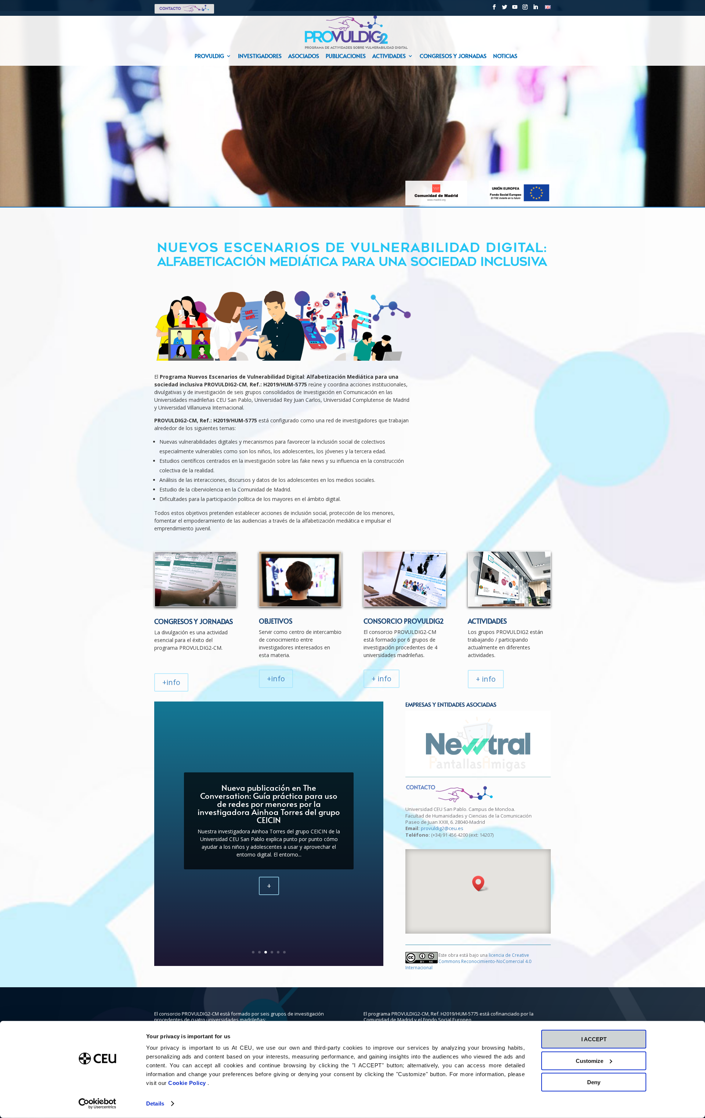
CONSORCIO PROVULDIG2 (404, 620)
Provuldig (209, 56)
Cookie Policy (187, 1083)
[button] (480, 883)
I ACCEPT (594, 1039)
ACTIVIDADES (487, 620)
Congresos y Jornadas (453, 56)
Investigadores (260, 56)
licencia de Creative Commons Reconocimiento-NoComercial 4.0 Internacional (468, 961)
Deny (593, 1082)
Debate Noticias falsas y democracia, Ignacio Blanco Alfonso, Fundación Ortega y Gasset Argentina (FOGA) (269, 803)
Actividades (389, 56)
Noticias (505, 56)
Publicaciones (346, 56)
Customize (589, 1060)
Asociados (303, 56)
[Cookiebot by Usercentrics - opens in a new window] (97, 1103)
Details (155, 1103)
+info (171, 682)
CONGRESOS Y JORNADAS (193, 621)
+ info (381, 679)
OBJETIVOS (275, 620)
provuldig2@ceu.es (442, 828)
